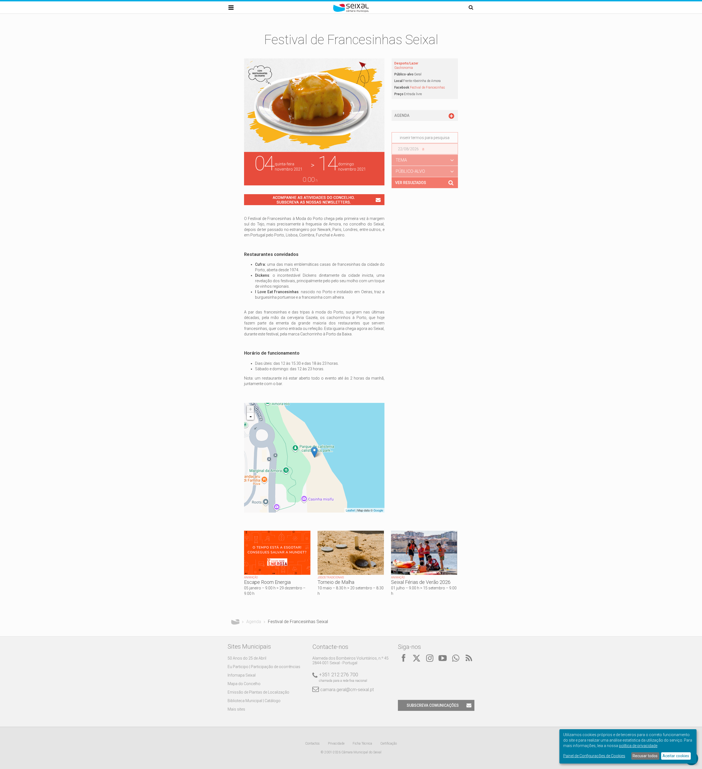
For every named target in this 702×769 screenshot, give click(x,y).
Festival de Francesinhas (427, 87)
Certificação (388, 743)
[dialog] (628, 746)
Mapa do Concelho (244, 684)
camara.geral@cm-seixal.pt (347, 689)
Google (378, 510)
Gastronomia (403, 68)
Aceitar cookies (676, 756)
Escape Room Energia (267, 582)
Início (235, 621)
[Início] (351, 11)
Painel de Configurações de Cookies (594, 756)
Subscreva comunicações (433, 705)
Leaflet (350, 510)
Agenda (253, 621)
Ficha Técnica (362, 743)
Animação (251, 577)
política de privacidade (638, 745)
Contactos (312, 743)
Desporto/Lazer (406, 63)
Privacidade (336, 743)
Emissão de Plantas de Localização (258, 692)
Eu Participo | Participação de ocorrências (264, 667)
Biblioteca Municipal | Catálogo (254, 701)
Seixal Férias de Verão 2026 (421, 582)
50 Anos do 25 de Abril (247, 658)
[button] (425, 160)
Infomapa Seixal (242, 675)
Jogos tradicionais (331, 577)
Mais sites (236, 709)
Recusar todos (645, 756)
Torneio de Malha (336, 582)
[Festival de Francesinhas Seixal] (314, 452)
